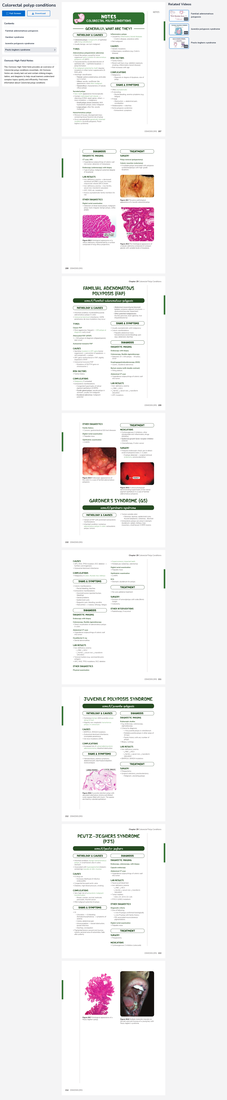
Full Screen (15, 13)
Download (40, 13)
